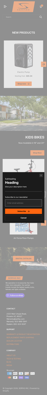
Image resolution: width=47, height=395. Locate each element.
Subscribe (21, 211)
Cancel (24, 218)
